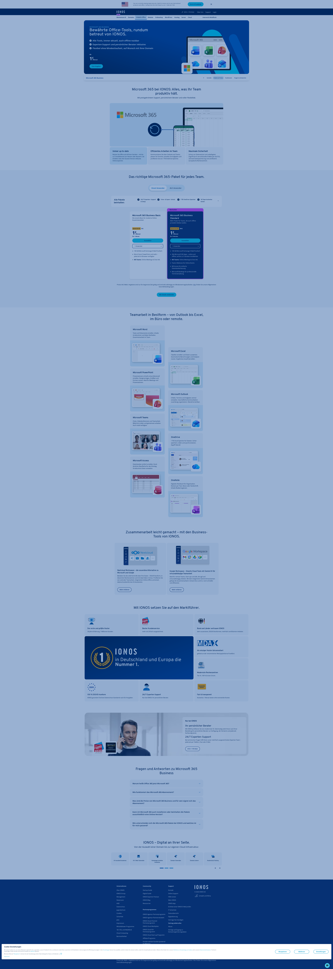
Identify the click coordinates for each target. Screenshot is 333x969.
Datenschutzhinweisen (205, 950)
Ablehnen (301, 952)
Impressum (7, 956)
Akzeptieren (17, 954)
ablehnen (33, 951)
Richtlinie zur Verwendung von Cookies (183, 950)
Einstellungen (106, 950)
